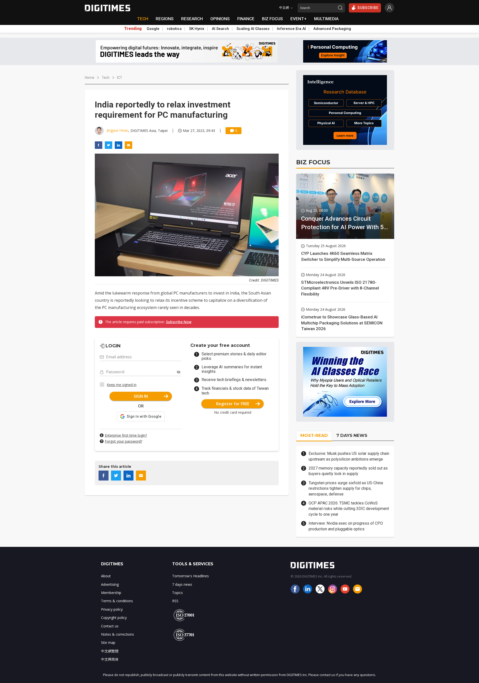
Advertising (110, 584)
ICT (119, 78)
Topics (177, 592)
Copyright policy (114, 617)
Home (89, 78)
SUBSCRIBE (368, 8)
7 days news (182, 584)
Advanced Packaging (332, 28)
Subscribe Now (178, 321)
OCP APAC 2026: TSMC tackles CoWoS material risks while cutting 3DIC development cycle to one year (349, 509)
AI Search (220, 28)
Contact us (110, 626)
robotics (174, 28)
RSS (175, 600)
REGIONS (165, 18)
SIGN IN (141, 396)
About (106, 576)
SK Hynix (196, 28)
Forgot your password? (123, 441)
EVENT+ (298, 18)
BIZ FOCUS (272, 18)
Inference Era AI (291, 28)
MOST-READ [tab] (314, 435)
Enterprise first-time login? (126, 435)
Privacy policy (112, 609)
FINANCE (245, 18)
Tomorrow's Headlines (190, 576)
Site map (108, 642)
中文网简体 (110, 659)
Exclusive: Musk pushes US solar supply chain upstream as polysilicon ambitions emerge (349, 456)
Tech (106, 78)
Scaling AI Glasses (253, 28)
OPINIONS (220, 18)
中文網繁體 (110, 651)
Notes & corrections (117, 634)
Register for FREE (232, 403)
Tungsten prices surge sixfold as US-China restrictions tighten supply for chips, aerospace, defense (346, 488)
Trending (133, 28)
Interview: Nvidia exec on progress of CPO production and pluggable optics (346, 526)
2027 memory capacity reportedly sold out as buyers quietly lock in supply (348, 471)
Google (153, 28)
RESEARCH (192, 18)
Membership (111, 592)
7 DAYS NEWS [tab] (351, 435)
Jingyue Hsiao (117, 130)
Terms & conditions (117, 600)
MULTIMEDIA (326, 18)
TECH (142, 18)
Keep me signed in (121, 384)
